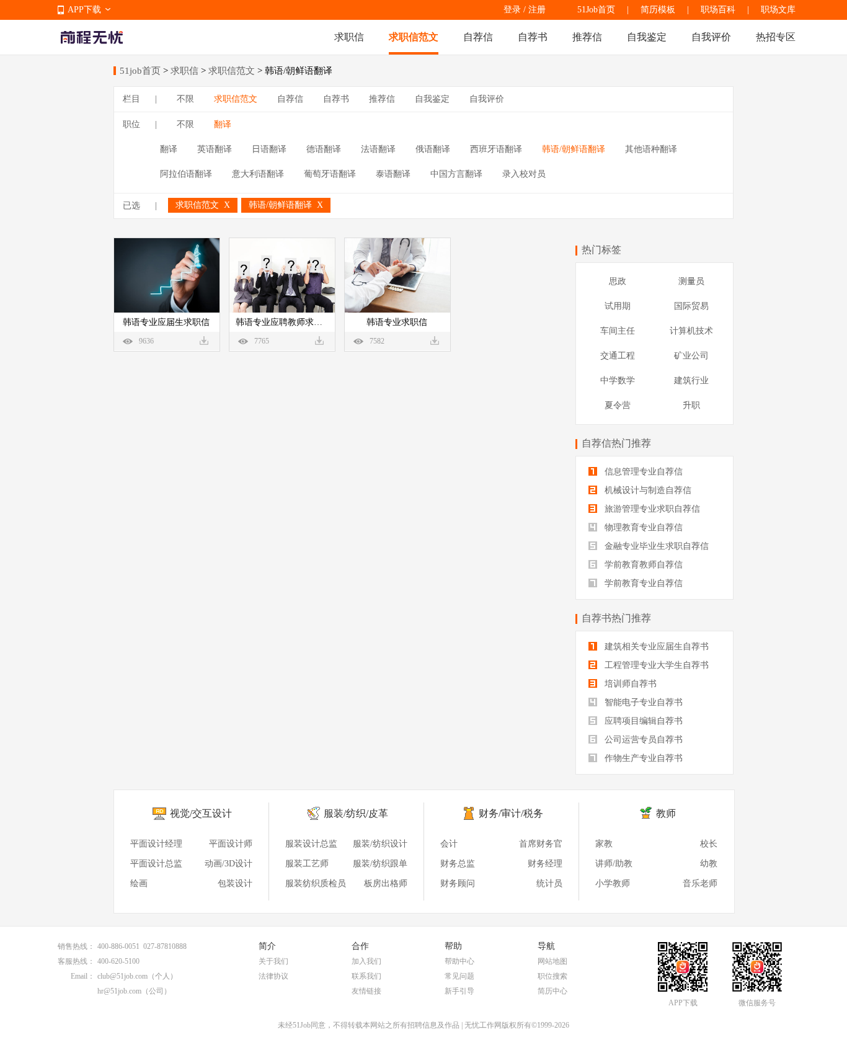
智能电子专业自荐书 (642, 702)
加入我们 (366, 961)
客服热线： (76, 961)
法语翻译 (378, 149)
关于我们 (273, 961)
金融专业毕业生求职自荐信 (655, 546)
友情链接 (366, 991)
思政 (617, 281)
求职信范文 (413, 37)
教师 (666, 813)
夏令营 (618, 405)
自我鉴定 (647, 37)
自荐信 (478, 37)
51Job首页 (596, 9)
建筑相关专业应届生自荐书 (655, 646)
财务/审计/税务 (511, 813)
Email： (83, 976)
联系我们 (366, 976)
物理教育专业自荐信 (642, 527)
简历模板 (658, 9)
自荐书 (533, 37)
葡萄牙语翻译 (330, 174)
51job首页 (140, 71)
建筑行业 (691, 380)
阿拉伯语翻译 (186, 174)
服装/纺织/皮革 (356, 813)
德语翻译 (323, 149)
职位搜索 (552, 976)
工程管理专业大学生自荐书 (655, 665)
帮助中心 (459, 961)
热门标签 (601, 249)
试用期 (618, 306)
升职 (691, 405)
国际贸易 (691, 306)
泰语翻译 (393, 174)
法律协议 (273, 976)
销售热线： (76, 946)
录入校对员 (524, 174)
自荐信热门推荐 (616, 443)
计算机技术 (691, 331)
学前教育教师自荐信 (642, 564)
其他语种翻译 (651, 149)
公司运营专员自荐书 (642, 739)
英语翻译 (214, 149)
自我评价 (711, 37)
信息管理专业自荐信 (642, 471)
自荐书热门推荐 (616, 618)
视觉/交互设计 (201, 813)
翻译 (222, 124)
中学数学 (617, 380)
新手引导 (459, 991)
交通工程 (617, 355)
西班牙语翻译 (496, 149)
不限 (185, 99)
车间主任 (617, 331)
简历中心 (552, 991)
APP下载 (84, 9)
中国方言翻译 (456, 174)
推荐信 (587, 37)
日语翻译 (269, 149)
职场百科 (718, 9)
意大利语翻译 (258, 174)
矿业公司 (691, 355)
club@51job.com (122, 976)
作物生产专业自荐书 (642, 758)
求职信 (349, 37)
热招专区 (776, 37)
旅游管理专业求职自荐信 (651, 509)
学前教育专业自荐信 (642, 583)
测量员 (691, 281)
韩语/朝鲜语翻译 (573, 149)
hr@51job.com (119, 991)
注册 (537, 9)
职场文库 (778, 9)
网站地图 (552, 961)
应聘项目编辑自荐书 (642, 721)
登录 (512, 9)
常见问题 (459, 976)
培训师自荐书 (629, 683)
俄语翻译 (432, 149)
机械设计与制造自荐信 (646, 490)
